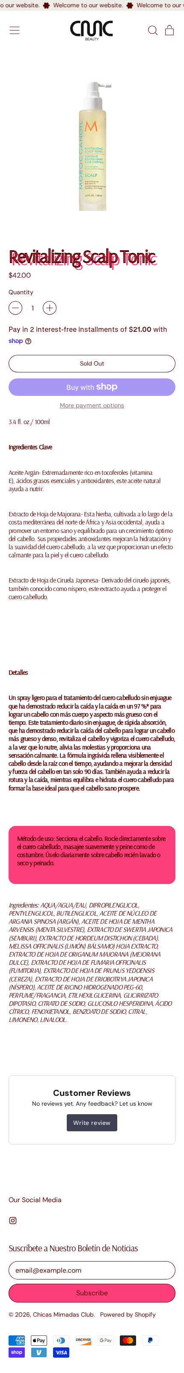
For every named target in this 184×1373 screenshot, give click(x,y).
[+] (49, 308)
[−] (15, 308)
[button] (152, 30)
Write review (92, 1123)
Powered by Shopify (128, 1314)
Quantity (21, 292)
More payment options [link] (92, 405)
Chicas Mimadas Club (63, 1314)
